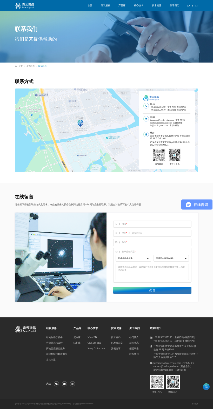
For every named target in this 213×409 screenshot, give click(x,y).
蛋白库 (77, 337)
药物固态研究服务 (55, 348)
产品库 (121, 5)
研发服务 (105, 5)
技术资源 (156, 5)
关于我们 (174, 5)
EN (196, 5)
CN (188, 5)
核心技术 (138, 5)
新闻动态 (134, 343)
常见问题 (51, 359)
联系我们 (134, 354)
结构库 (77, 343)
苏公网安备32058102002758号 (83, 404)
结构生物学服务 (54, 337)
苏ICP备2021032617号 (63, 404)
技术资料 (116, 337)
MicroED (92, 337)
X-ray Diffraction (96, 348)
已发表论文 (117, 343)
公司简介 (134, 337)
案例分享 (116, 348)
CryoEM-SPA (94, 343)
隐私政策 (195, 404)
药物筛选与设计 (54, 343)
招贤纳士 (134, 348)
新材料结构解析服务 (56, 354)
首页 (90, 5)
